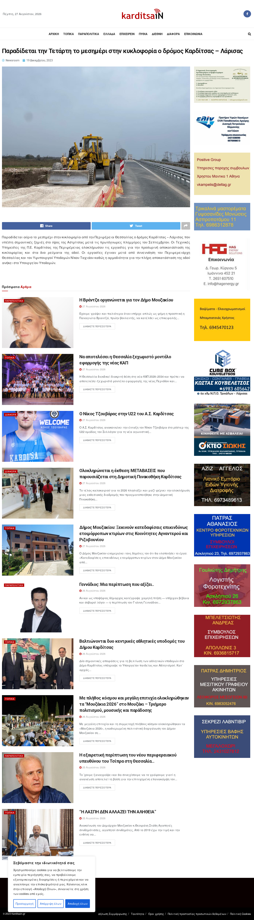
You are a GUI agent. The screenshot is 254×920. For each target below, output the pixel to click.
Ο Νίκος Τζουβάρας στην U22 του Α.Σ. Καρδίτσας (126, 413)
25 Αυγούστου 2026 (93, 767)
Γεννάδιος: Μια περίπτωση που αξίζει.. (116, 584)
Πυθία (143, 34)
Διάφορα (173, 34)
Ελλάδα (109, 34)
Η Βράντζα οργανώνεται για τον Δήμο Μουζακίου (126, 299)
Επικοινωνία (193, 34)
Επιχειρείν (127, 34)
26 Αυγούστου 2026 (93, 590)
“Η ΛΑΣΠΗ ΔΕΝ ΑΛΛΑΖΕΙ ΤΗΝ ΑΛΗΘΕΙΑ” (117, 811)
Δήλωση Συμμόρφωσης (112, 914)
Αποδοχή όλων (78, 904)
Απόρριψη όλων (50, 904)
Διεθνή (157, 34)
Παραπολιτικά (88, 34)
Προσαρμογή (25, 904)
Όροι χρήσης (156, 914)
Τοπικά (68, 34)
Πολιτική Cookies (240, 914)
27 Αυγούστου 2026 (93, 306)
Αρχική (54, 34)
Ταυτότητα (137, 914)
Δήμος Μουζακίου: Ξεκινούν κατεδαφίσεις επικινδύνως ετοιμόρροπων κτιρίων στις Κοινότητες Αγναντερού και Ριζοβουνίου (133, 533)
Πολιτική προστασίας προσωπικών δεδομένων (197, 914)
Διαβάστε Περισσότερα (97, 326)
